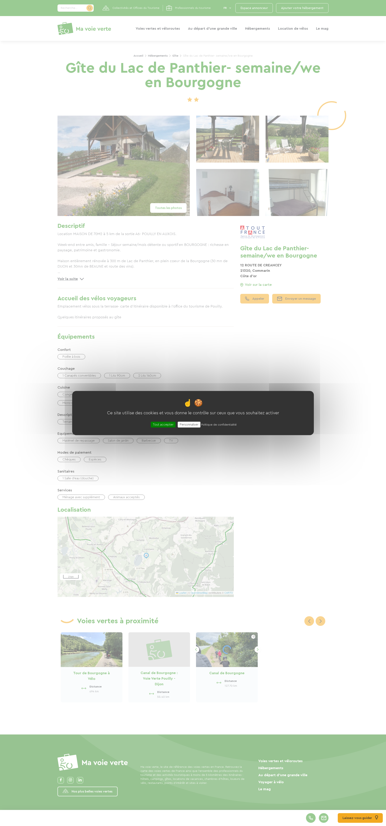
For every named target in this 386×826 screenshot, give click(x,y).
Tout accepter (163, 424)
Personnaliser (189, 424)
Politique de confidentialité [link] (219, 424)
